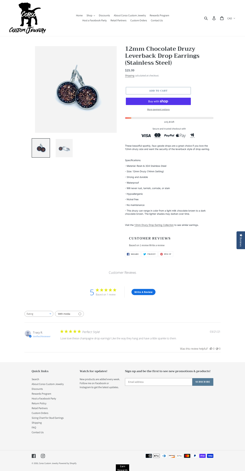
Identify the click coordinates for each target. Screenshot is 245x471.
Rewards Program (41, 393)
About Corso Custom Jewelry (48, 384)
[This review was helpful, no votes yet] (211, 349)
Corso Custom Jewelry (48, 463)
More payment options (158, 109)
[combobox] (38, 314)
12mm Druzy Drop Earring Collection (154, 225)
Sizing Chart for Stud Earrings (48, 418)
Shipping (129, 75)
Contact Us (38, 432)
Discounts (37, 389)
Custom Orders (40, 413)
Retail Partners (40, 408)
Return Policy (39, 403)
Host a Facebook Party (44, 398)
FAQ (34, 427)
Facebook (100, 383)
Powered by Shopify (67, 463)
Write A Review (143, 292)
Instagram (85, 387)
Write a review (156, 245)
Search (35, 379)
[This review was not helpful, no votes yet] (217, 349)
